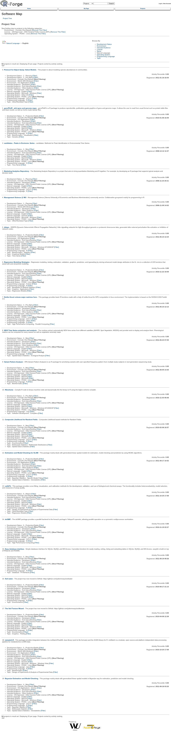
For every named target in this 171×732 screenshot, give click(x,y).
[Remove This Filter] (39, 30)
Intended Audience (104, 48)
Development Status (104, 44)
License (99, 49)
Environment (101, 46)
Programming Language (106, 56)
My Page (86, 8)
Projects (142, 8)
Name (99, 51)
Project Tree (7, 18)
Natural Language (13, 43)
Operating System (103, 55)
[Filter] (34, 76)
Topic (99, 58)
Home (29, 8)
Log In (160, 3)
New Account (167, 3)
